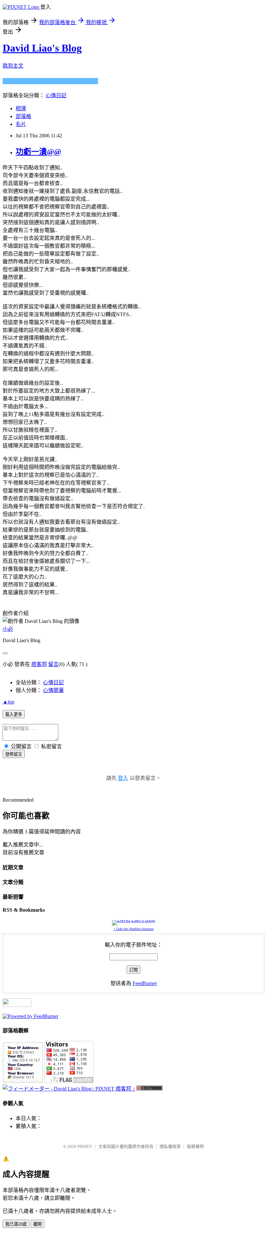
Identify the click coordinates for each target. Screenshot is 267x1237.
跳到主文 (13, 66)
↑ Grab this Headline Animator (134, 929)
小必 (8, 629)
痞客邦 (39, 664)
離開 (37, 1224)
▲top (8, 701)
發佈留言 (13, 754)
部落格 (23, 116)
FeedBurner (145, 983)
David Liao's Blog (42, 48)
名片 (21, 124)
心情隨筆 (53, 690)
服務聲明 (195, 1146)
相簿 (21, 108)
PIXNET (84, 1146)
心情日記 (56, 95)
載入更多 (13, 714)
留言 (53, 664)
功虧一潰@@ (38, 151)
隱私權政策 (170, 1146)
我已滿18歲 (16, 1224)
